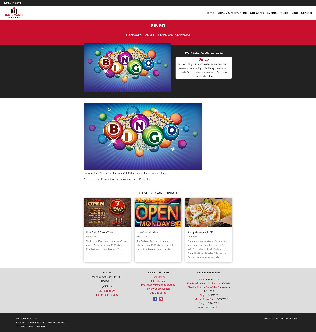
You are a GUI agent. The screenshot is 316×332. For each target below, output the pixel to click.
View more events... (209, 307)
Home (210, 13)
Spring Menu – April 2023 (200, 232)
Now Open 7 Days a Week (99, 232)
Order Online (157, 277)
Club (294, 13)
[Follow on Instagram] (161, 299)
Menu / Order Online (232, 13)
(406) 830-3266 (158, 281)
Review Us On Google (158, 288)
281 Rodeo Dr (107, 290)
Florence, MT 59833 (107, 294)
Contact (306, 13)
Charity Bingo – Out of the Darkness (208, 287)
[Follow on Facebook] (155, 299)
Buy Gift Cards (158, 292)
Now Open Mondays (147, 232)
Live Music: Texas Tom (202, 299)
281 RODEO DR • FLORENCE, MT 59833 (33, 322)
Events (272, 13)
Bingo (202, 279)
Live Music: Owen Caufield (202, 283)
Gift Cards (257, 13)
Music (284, 13)
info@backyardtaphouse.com (158, 284)
